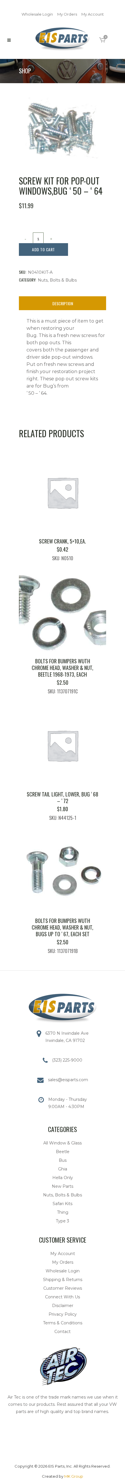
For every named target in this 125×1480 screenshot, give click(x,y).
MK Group (73, 1476)
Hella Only (62, 1177)
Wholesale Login (37, 14)
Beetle (62, 1151)
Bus (63, 1160)
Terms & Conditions (62, 1323)
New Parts (62, 1186)
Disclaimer (62, 1305)
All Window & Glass (62, 1143)
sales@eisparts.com (68, 1079)
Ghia (62, 1169)
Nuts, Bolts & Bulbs (57, 280)
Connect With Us (62, 1297)
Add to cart (43, 249)
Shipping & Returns (62, 1279)
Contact (62, 1331)
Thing (62, 1212)
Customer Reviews (62, 1288)
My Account (92, 14)
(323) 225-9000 (67, 1060)
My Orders (67, 14)
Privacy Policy (63, 1314)
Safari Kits (62, 1203)
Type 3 (62, 1221)
